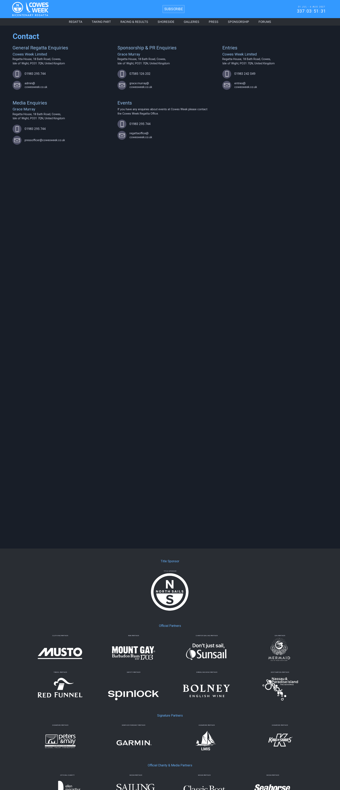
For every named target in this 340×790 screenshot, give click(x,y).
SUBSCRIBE (173, 9)
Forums (265, 22)
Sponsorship (238, 22)
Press (213, 22)
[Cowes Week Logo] (27, 9)
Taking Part (101, 22)
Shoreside (166, 22)
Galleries (191, 22)
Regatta (75, 22)
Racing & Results (134, 22)
